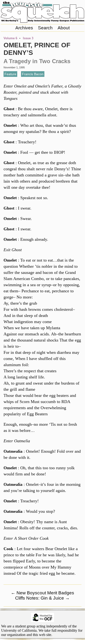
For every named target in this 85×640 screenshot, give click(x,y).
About (64, 27)
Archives (24, 27)
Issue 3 (28, 38)
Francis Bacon (32, 74)
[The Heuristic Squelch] (42, 21)
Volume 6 (10, 38)
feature (10, 74)
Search (45, 27)
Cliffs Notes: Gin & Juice (42, 598)
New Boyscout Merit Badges (42, 592)
